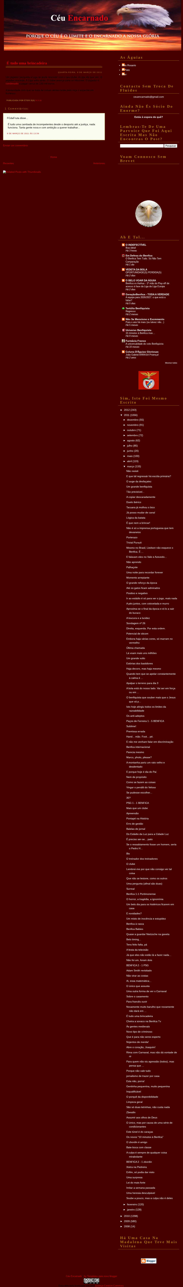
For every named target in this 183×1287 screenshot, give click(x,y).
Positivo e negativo (137, 593)
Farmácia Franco (136, 340)
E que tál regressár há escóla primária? (148, 476)
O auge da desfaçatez (138, 481)
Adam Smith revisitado (139, 970)
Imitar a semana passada (140, 1187)
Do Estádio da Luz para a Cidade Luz (147, 834)
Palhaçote (132, 567)
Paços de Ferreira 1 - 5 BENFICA (145, 721)
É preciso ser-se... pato (139, 839)
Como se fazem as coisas (140, 782)
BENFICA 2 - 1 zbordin (139, 1161)
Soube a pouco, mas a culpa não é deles (149, 1198)
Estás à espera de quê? (148, 117)
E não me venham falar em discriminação (149, 741)
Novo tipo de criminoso (139, 1031)
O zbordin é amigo (136, 1142)
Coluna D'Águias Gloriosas (142, 351)
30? (128, 797)
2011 (127, 415)
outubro (132, 430)
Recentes (8, 163)
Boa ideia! (131, 247)
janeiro (131, 1209)
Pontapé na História (137, 818)
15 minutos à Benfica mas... (140, 333)
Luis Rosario (129, 65)
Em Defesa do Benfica (139, 255)
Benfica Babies (134, 929)
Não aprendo (133, 562)
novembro (133, 424)
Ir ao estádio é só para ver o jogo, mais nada (151, 598)
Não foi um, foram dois (139, 960)
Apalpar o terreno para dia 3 (142, 683)
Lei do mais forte (135, 1182)
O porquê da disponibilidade (142, 1096)
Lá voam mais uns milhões (141, 653)
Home (53, 157)
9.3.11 (39, 100)
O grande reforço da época (141, 582)
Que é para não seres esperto (143, 1036)
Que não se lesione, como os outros (146, 878)
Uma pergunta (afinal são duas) (144, 883)
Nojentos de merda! (137, 1042)
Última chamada (135, 647)
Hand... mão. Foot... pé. (139, 736)
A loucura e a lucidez (138, 618)
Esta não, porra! (135, 1081)
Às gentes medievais (138, 1026)
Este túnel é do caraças (139, 1131)
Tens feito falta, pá (136, 944)
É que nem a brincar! (138, 522)
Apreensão (132, 813)
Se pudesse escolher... (139, 792)
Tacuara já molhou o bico (140, 507)
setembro (133, 435)
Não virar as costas (137, 975)
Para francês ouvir (136, 1001)
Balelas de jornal (135, 828)
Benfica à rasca (135, 923)
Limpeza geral (134, 1101)
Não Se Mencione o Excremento (145, 319)
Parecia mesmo (135, 752)
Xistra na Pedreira (136, 1167)
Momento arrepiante (137, 577)
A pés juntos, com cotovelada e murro (147, 603)
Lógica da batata (135, 517)
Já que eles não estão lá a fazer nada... (148, 954)
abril (130, 461)
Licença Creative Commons (109, 1285)
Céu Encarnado (74, 1276)
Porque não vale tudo (138, 1070)
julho (130, 445)
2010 (127, 1216)
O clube (130, 863)
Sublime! (131, 726)
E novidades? (134, 913)
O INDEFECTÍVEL (136, 244)
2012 (127, 409)
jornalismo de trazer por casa (142, 1076)
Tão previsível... (135, 491)
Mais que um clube (137, 808)
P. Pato (126, 69)
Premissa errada (135, 731)
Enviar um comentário (15, 145)
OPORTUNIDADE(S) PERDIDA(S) (143, 272)
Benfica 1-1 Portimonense (141, 894)
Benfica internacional (138, 747)
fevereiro (132, 1204)
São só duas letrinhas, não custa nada (148, 1107)
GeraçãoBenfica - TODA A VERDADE (147, 294)
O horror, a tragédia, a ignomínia (144, 899)
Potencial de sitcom (137, 633)
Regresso (130, 311)
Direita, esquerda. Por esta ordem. (145, 628)
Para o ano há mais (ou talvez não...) (145, 322)
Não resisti (132, 471)
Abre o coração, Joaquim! (140, 1047)
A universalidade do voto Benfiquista (144, 343)
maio (130, 456)
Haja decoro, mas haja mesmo (143, 668)
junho (130, 450)
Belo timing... (133, 939)
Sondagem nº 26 (135, 623)
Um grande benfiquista (139, 486)
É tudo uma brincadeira (27, 63)
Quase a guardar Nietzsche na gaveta (147, 934)
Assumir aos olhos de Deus (141, 1117)
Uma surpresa (134, 1177)
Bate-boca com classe (138, 1147)
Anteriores (99, 163)
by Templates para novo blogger (100, 1276)
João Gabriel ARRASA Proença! (142, 354)
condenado (12, 83)
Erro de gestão (134, 823)
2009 (127, 1221)
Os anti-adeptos (135, 715)
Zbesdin (130, 1112)
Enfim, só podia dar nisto (140, 1172)
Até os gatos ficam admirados (143, 588)
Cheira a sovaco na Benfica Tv (143, 1021)
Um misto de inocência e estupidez (146, 918)
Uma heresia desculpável (140, 1193)
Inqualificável (133, 1091)
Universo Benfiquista (138, 330)
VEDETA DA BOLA (136, 269)
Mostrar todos (171, 363)
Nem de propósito (136, 777)
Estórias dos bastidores (139, 663)
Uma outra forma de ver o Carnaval (146, 991)
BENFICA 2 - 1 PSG (137, 965)
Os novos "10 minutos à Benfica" (144, 1137)
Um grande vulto (135, 658)
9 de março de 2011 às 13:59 (23, 133)
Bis (128, 853)
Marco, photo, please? (139, 757)
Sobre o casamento (137, 996)
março (131, 466)
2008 (127, 1226)
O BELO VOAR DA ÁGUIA (141, 280)
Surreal (130, 888)
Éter (124, 74)
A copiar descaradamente (140, 497)
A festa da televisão (137, 949)
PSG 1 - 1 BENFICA (137, 802)
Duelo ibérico (133, 502)
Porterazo (131, 537)
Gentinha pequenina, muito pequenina (148, 1086)
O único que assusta (138, 986)
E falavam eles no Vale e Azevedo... (146, 556)
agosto (131, 440)
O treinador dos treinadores (142, 858)
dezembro (133, 419)
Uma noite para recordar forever (144, 572)
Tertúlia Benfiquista (138, 308)
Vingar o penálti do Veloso (141, 787)
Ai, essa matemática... (138, 980)
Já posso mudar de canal (140, 512)
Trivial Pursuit (134, 542)
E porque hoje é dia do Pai (141, 771)
